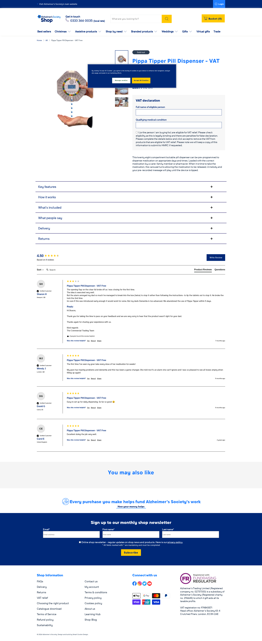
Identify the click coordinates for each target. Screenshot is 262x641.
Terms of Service (46, 614)
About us (90, 608)
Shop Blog (91, 619)
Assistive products (86, 31)
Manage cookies (121, 80)
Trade (217, 31)
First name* (108, 529)
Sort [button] (39, 270)
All (47, 40)
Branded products (142, 31)
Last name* (168, 529)
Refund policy (45, 619)
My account (92, 586)
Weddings (168, 31)
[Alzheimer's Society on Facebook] (134, 584)
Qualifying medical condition (151, 119)
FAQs (40, 581)
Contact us (91, 581)
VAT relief (42, 597)
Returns (41, 592)
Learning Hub (93, 614)
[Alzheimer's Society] (49, 19)
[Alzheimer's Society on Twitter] (144, 584)
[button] (178, 78)
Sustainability (45, 625)
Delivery (42, 586)
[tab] (131, 186)
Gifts (185, 31)
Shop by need (114, 31)
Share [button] (99, 341)
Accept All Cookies (141, 80)
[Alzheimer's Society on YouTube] (149, 584)
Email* (46, 529)
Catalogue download (49, 608)
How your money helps (131, 506)
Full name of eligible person (150, 107)
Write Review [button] (216, 257)
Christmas (61, 31)
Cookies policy (93, 603)
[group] (51, 255)
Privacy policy (93, 597)
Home (39, 40)
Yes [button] (88, 341)
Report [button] (93, 341)
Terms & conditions (96, 592)
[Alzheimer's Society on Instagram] (139, 584)
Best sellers (44, 31)
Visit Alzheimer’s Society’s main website (58, 4)
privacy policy (174, 542)
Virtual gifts (203, 31)
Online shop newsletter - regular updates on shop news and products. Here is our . (132, 542)
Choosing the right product (53, 603)
